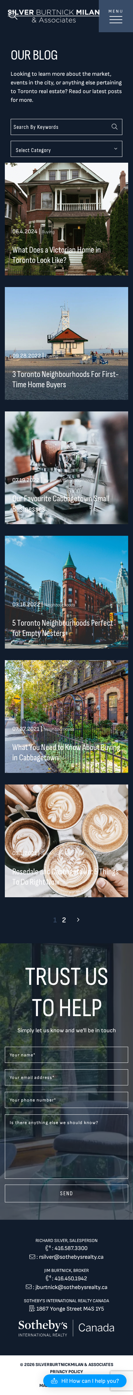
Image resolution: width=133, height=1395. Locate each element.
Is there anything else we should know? (54, 1122)
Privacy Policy (66, 1371)
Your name (23, 1055)
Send (66, 1193)
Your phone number (33, 1100)
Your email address (32, 1077)
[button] (85, 1380)
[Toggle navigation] (116, 23)
